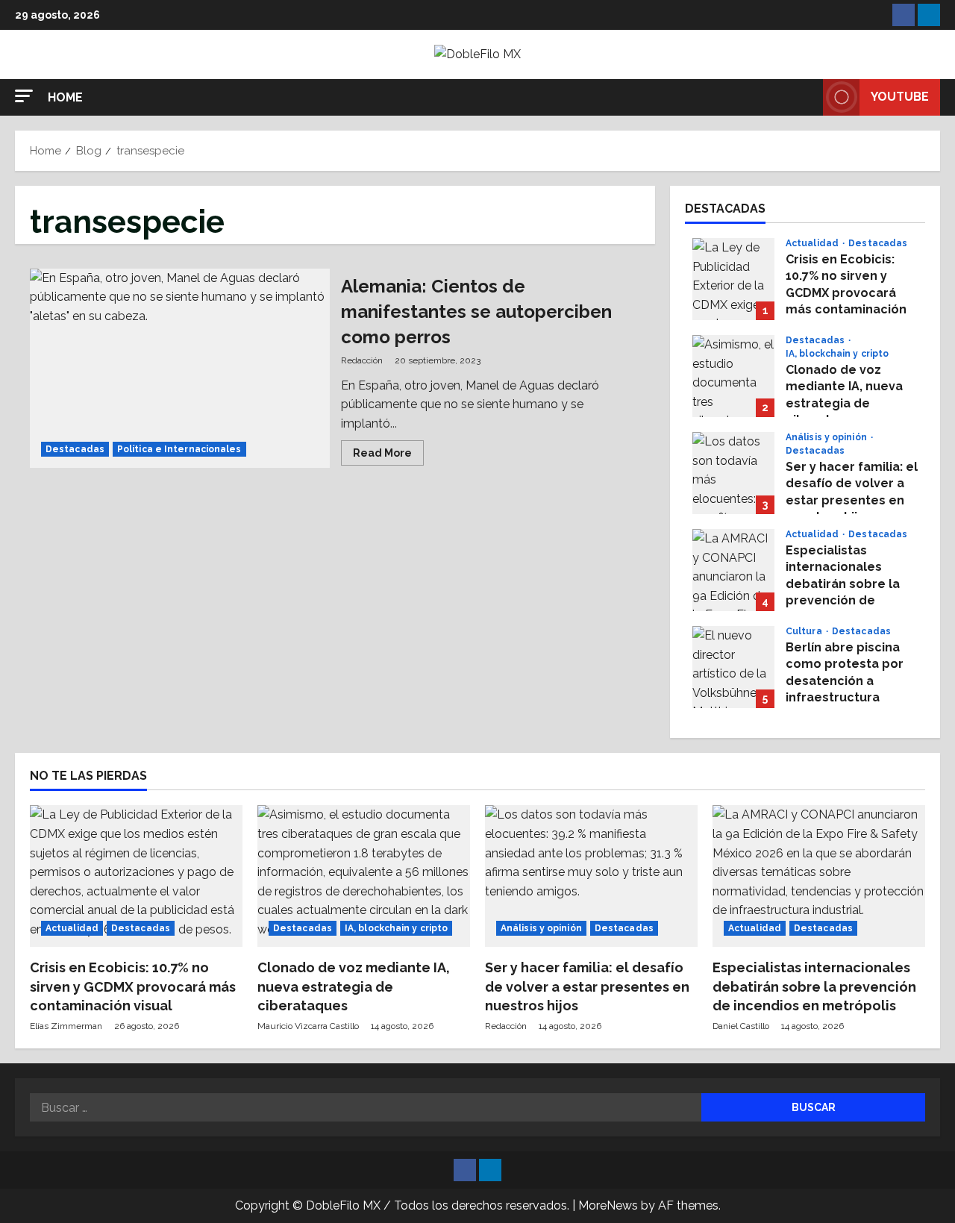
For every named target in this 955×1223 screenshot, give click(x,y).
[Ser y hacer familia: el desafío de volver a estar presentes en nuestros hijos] (591, 876)
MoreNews (608, 1205)
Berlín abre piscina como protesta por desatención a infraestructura (733, 667)
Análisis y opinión (827, 437)
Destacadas (75, 449)
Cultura (805, 631)
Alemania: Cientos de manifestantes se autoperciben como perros (180, 369)
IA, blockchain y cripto (837, 353)
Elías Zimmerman (66, 1026)
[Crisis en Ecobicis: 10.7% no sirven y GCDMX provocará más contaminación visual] (136, 876)
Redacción (362, 360)
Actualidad (813, 243)
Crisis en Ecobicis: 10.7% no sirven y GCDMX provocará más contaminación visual (733, 279)
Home (65, 97)
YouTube (900, 97)
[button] (24, 96)
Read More (388, 456)
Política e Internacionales (179, 449)
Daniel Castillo (741, 1026)
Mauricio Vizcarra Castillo (308, 1026)
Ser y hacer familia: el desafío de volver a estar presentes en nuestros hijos (733, 473)
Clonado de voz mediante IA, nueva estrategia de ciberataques (733, 376)
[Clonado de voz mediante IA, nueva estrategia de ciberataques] (363, 876)
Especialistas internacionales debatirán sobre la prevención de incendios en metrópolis (733, 570)
